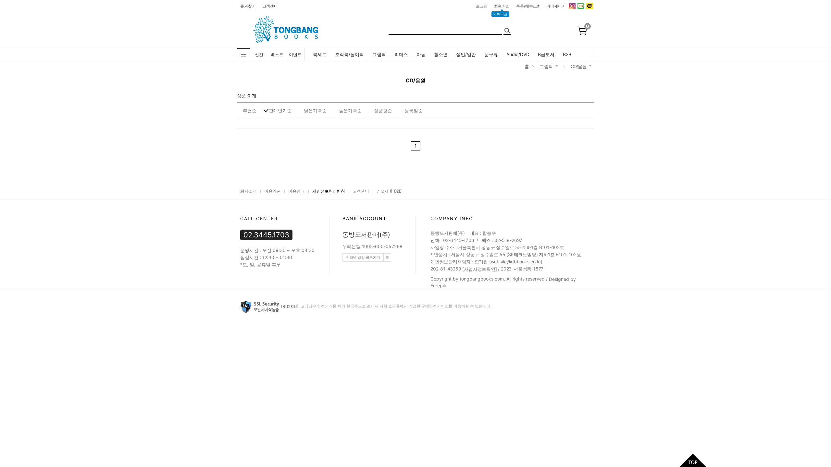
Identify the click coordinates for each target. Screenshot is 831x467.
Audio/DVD (517, 54)
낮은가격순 (315, 110)
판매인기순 (280, 110)
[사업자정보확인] (479, 269)
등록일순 (413, 110)
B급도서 (546, 54)
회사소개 (248, 191)
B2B (567, 54)
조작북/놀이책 (349, 54)
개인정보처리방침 (328, 191)
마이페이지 (556, 6)
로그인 (482, 6)
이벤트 (295, 54)
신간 (259, 54)
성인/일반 (466, 54)
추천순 (249, 110)
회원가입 (502, 6)
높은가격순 (350, 110)
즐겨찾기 (248, 6)
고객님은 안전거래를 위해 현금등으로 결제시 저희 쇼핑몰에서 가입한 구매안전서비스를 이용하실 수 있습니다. (395, 306)
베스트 (277, 54)
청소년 (441, 54)
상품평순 (383, 110)
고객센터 (270, 6)
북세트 (320, 54)
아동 (421, 54)
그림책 (379, 54)
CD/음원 (579, 66)
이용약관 (272, 191)
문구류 (491, 54)
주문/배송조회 (528, 6)
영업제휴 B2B (389, 191)
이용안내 (296, 191)
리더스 (401, 54)
